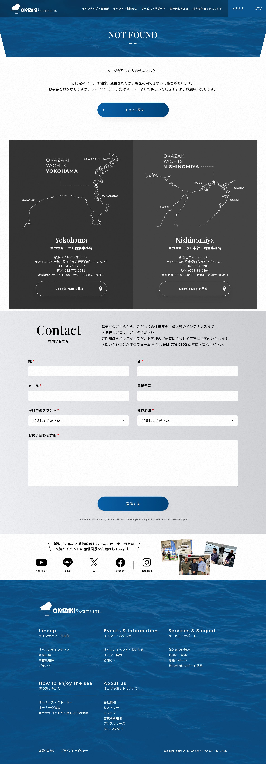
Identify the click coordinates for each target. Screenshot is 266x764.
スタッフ (110, 713)
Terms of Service (170, 519)
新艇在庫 (45, 655)
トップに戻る (134, 110)
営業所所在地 (113, 718)
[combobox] (78, 420)
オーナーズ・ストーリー (56, 702)
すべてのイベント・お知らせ (124, 649)
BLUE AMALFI (113, 729)
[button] (133, 503)
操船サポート (178, 660)
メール (35, 385)
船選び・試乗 (178, 655)
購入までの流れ (179, 649)
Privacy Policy (147, 519)
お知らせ (110, 660)
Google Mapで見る (69, 289)
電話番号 (144, 385)
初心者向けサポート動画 (186, 665)
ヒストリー (111, 707)
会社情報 (110, 702)
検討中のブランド (43, 410)
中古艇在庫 (46, 660)
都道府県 (145, 410)
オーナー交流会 (49, 707)
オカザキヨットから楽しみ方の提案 (63, 713)
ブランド (45, 665)
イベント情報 (113, 655)
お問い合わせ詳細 (43, 435)
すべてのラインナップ (54, 649)
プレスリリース (114, 723)
